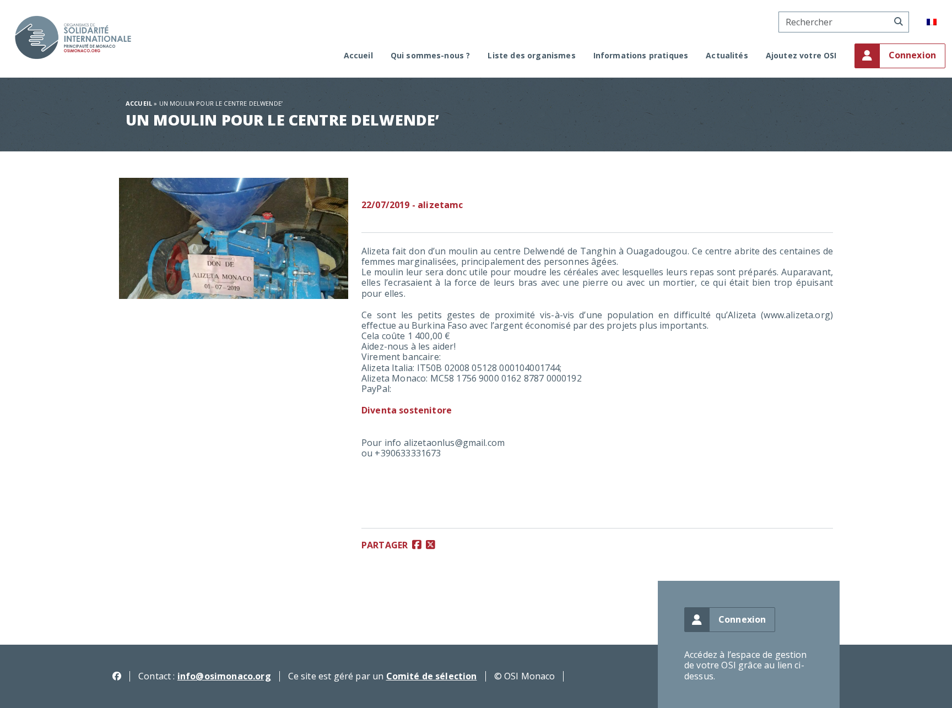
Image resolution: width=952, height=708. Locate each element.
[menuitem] (931, 22)
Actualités (727, 56)
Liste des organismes (531, 56)
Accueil (358, 56)
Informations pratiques (641, 56)
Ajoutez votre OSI (801, 56)
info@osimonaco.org (224, 676)
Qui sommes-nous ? (430, 56)
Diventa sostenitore (406, 410)
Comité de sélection (431, 676)
